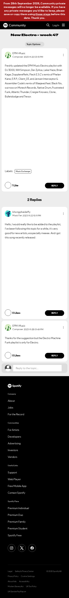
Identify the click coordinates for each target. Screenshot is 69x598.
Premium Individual (18, 508)
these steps (42, 14)
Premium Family (17, 521)
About (11, 401)
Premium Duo (15, 515)
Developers (14, 436)
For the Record (16, 414)
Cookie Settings (28, 576)
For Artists (13, 430)
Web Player (14, 479)
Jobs (10, 407)
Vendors (12, 457)
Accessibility (24, 581)
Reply (54, 185)
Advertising (14, 443)
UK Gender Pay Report (17, 591)
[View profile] (8, 54)
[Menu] (63, 25)
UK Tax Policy (31, 586)
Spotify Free (15, 535)
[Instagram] (11, 548)
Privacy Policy (13, 576)
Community (17, 25)
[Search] (48, 25)
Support (12, 472)
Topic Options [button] (34, 44)
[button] (63, 55)
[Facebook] (32, 548)
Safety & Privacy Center (24, 571)
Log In (55, 25)
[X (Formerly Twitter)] (22, 548)
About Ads (12, 581)
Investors (13, 450)
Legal (10, 571)
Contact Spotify (16, 492)
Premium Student (17, 528)
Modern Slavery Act (15, 586)
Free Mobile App (17, 486)
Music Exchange (23, 171)
